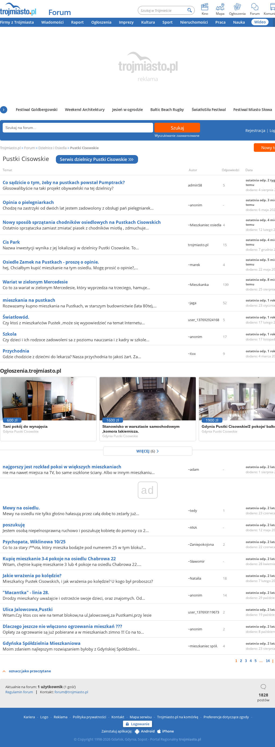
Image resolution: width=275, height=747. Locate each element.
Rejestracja (255, 130)
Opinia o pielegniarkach (28, 202)
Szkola (10, 334)
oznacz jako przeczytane (30, 671)
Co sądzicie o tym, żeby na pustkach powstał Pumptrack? (64, 182)
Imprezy (126, 22)
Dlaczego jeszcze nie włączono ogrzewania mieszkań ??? (62, 626)
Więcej (145, 451)
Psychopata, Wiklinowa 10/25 (34, 542)
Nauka (239, 22)
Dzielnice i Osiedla (52, 147)
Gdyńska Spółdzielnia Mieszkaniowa (42, 643)
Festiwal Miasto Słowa (252, 109)
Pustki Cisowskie (84, 147)
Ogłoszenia (101, 22)
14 (268, 661)
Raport (77, 22)
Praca (220, 22)
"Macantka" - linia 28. (26, 592)
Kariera (29, 716)
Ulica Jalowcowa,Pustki (28, 609)
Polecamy (3, 109)
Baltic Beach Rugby (167, 109)
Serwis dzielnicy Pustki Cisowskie (93, 159)
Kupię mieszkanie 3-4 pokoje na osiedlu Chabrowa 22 (59, 559)
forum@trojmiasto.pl (71, 691)
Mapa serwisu (141, 716)
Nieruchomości (194, 22)
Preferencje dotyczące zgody (226, 716)
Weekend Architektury (84, 109)
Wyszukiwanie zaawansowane (177, 135)
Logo (44, 716)
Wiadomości (52, 22)
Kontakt (117, 716)
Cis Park (11, 242)
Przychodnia (16, 351)
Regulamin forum (19, 691)
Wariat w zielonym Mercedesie (35, 282)
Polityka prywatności (89, 716)
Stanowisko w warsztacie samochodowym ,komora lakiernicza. (140, 428)
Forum (59, 12)
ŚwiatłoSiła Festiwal (209, 109)
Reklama (60, 716)
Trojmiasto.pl (10, 147)
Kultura (148, 22)
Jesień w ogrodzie (127, 109)
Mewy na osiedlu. (21, 508)
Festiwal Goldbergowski (36, 109)
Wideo (260, 21)
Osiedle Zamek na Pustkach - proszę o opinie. (51, 262)
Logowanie (140, 723)
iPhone (168, 731)
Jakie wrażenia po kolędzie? (32, 576)
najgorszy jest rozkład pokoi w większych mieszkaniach (62, 467)
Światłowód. (16, 317)
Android (148, 731)
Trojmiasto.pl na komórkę (177, 716)
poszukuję (14, 525)
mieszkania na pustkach (29, 300)
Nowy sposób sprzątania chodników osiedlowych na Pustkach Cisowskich (82, 222)
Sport (167, 22)
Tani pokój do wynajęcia (25, 426)
